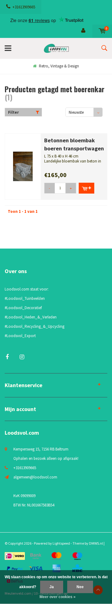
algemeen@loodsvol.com (35, 477)
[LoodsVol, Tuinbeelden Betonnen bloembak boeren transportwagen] (23, 166)
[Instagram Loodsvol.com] (22, 357)
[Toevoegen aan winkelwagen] (86, 188)
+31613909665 (23, 7)
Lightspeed (61, 543)
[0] (102, 31)
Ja (51, 587)
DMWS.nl (96, 543)
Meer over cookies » (58, 597)
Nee (80, 587)
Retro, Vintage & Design (59, 66)
